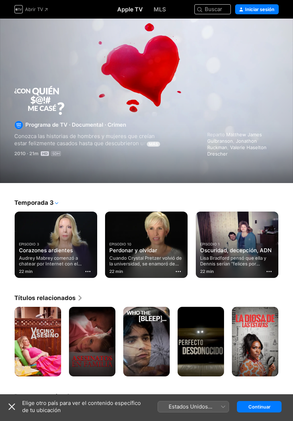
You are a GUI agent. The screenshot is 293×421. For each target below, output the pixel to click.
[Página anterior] (7, 243)
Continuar (259, 407)
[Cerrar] (12, 407)
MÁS (153, 144)
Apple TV (130, 9)
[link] (48, 298)
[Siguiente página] (286, 243)
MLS (160, 9)
